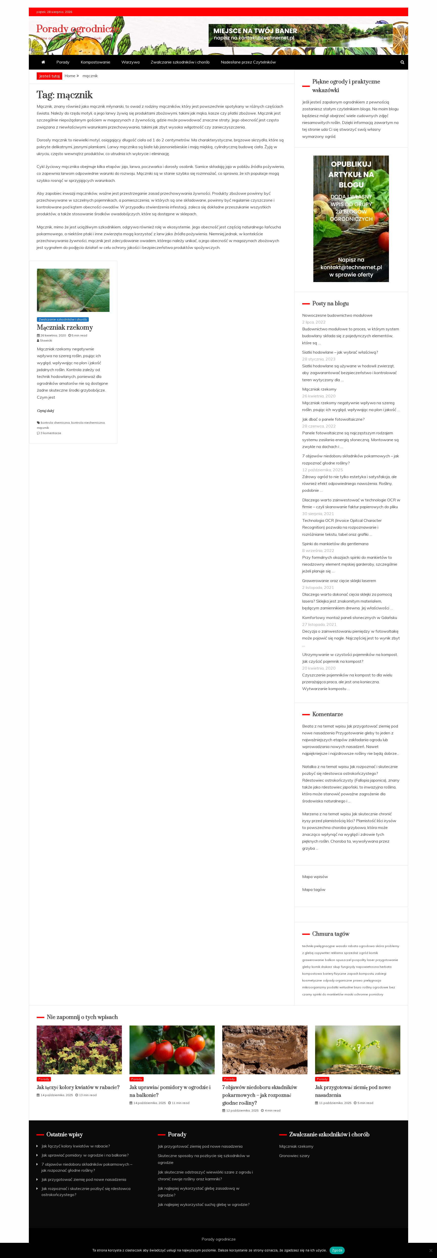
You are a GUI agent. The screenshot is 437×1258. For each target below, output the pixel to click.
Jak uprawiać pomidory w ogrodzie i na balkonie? (85, 1155)
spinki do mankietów (328, 994)
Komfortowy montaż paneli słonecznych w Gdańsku (349, 617)
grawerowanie (313, 960)
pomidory (376, 994)
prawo (358, 980)
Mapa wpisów (315, 876)
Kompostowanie (95, 62)
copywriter (322, 953)
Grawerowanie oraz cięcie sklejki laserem (339, 580)
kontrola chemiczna (55, 422)
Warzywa (130, 62)
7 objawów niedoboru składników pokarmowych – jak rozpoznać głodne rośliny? (259, 1095)
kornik (373, 953)
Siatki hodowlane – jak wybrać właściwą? (340, 352)
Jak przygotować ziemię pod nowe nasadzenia (83, 1179)
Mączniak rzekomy (65, 328)
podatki (332, 987)
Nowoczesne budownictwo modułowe (337, 315)
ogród (363, 953)
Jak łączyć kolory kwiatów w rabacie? (78, 1087)
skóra (380, 946)
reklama (337, 953)
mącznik (43, 428)
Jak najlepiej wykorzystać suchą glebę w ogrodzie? (204, 1204)
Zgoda (337, 1250)
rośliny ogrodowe (375, 987)
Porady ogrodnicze (77, 29)
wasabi (341, 946)
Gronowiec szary (294, 1155)
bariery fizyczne (334, 973)
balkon (330, 960)
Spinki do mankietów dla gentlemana (335, 543)
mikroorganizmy (314, 987)
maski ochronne (356, 994)
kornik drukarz (322, 967)
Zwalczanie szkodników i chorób (180, 62)
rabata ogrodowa (361, 946)
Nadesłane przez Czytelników (248, 62)
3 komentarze (51, 433)
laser (371, 960)
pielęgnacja (372, 980)
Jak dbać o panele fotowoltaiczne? (333, 419)
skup (336, 967)
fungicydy (348, 967)
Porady (63, 62)
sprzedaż (351, 953)
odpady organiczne (337, 980)
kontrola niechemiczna (88, 422)
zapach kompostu (360, 973)
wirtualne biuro (350, 987)
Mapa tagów (313, 889)
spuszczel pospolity (351, 960)
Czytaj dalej (45, 411)
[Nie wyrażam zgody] (430, 1250)
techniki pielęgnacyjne (318, 946)
